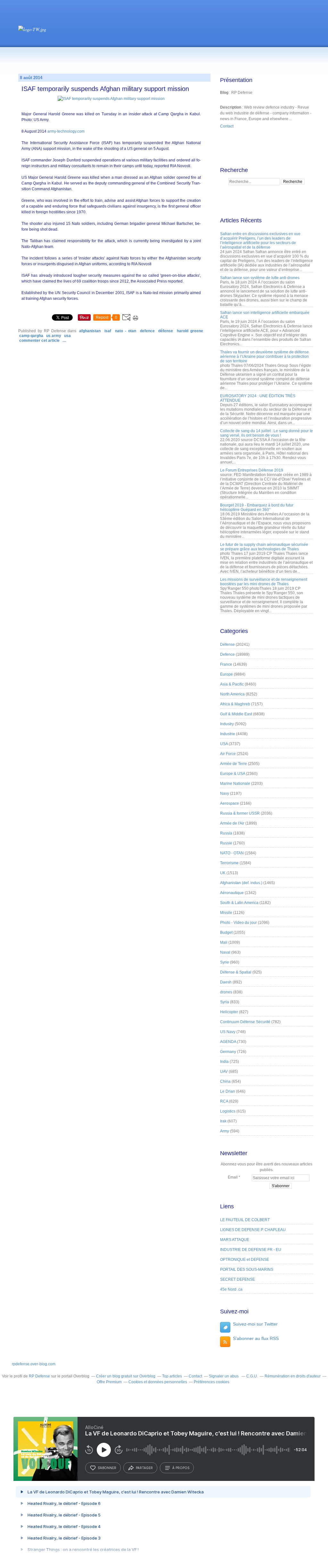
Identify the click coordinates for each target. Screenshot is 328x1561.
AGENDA (228, 1041)
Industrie (227, 734)
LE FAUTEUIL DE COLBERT (245, 1220)
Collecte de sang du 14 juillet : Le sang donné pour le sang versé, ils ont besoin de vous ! (266, 433)
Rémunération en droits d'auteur (293, 1376)
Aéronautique (232, 893)
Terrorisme (229, 863)
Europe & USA (232, 773)
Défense (165, 331)
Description (231, 107)
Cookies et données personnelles (157, 1382)
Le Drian (227, 1091)
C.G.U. (252, 1376)
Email (233, 1177)
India (224, 1061)
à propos (180, 1468)
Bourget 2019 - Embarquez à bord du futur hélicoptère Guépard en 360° (256, 507)
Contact (227, 126)
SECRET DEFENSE (237, 1279)
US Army (53, 335)
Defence (147, 331)
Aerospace (229, 803)
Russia (226, 833)
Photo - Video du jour (238, 922)
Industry (227, 724)
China (225, 1081)
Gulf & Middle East (236, 714)
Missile (226, 912)
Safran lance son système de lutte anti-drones (259, 277)
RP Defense (39, 1376)
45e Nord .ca (231, 1289)
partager (144, 1468)
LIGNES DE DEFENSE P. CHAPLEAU (253, 1230)
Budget (226, 932)
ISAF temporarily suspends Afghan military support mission (105, 88)
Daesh (226, 982)
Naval (225, 952)
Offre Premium (109, 1382)
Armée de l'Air (232, 823)
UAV (224, 1071)
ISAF (107, 331)
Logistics (227, 1111)
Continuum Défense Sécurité (245, 1022)
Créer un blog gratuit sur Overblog (125, 1376)
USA (67, 335)
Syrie (224, 962)
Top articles (172, 1376)
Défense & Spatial (235, 972)
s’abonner (107, 1468)
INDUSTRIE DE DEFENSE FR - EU (250, 1249)
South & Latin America (239, 902)
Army (224, 1131)
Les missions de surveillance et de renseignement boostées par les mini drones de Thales (263, 581)
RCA (224, 1101)
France (226, 664)
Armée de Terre (233, 763)
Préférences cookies (211, 1382)
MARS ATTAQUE (234, 1239)
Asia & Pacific (232, 684)
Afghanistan (90, 331)
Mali (223, 942)
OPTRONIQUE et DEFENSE (244, 1259)
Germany (228, 1051)
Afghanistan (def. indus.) (241, 883)
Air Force (228, 754)
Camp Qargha (31, 335)
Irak (223, 1121)
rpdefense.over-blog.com (33, 1364)
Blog (224, 92)
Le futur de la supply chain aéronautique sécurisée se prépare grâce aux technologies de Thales (264, 546)
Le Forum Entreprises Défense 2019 (251, 470)
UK (223, 873)
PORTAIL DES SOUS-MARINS (246, 1269)
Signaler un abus (224, 1376)
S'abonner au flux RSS (256, 1338)
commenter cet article (40, 340)
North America (232, 694)
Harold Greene (190, 331)
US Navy (227, 1032)
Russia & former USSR (240, 813)
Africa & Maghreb (235, 704)
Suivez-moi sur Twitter (255, 1324)
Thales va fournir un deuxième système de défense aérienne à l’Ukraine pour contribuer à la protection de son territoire (264, 356)
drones (226, 992)
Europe (226, 674)
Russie (226, 843)
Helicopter (229, 1012)
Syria (224, 1002)
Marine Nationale (235, 783)
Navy (224, 793)
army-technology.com (66, 131)
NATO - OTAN (125, 331)
